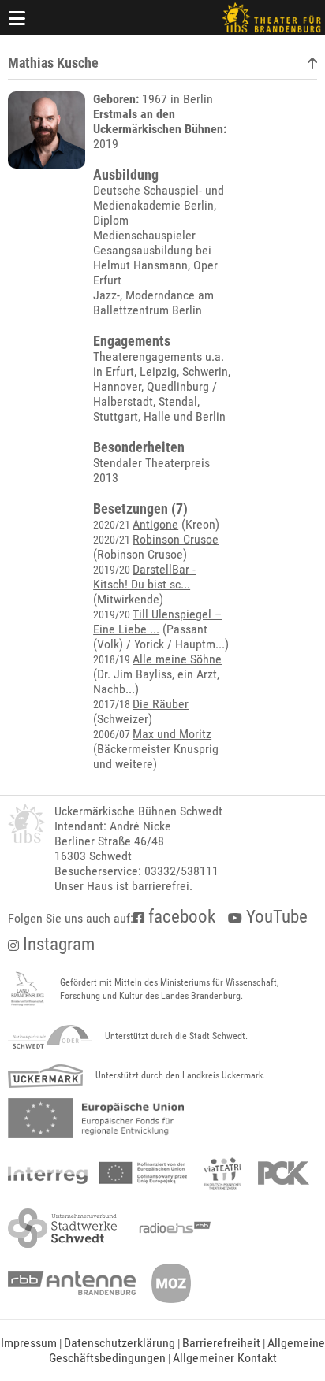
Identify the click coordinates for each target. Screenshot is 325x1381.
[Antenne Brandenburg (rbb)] (72, 1283)
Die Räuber (161, 703)
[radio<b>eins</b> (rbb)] (172, 1228)
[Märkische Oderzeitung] (171, 1283)
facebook (179, 916)
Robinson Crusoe (176, 539)
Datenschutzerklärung (119, 1342)
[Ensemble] (312, 63)
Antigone (155, 524)
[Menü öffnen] (17, 17)
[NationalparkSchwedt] (50, 1037)
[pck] (283, 1173)
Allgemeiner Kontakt (225, 1357)
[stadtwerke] (62, 1228)
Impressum (29, 1342)
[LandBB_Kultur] (27, 989)
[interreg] (97, 1173)
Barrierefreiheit (221, 1342)
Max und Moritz (172, 733)
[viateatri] (222, 1173)
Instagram (57, 944)
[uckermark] (45, 1076)
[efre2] (96, 1118)
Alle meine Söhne (177, 659)
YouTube (275, 916)
